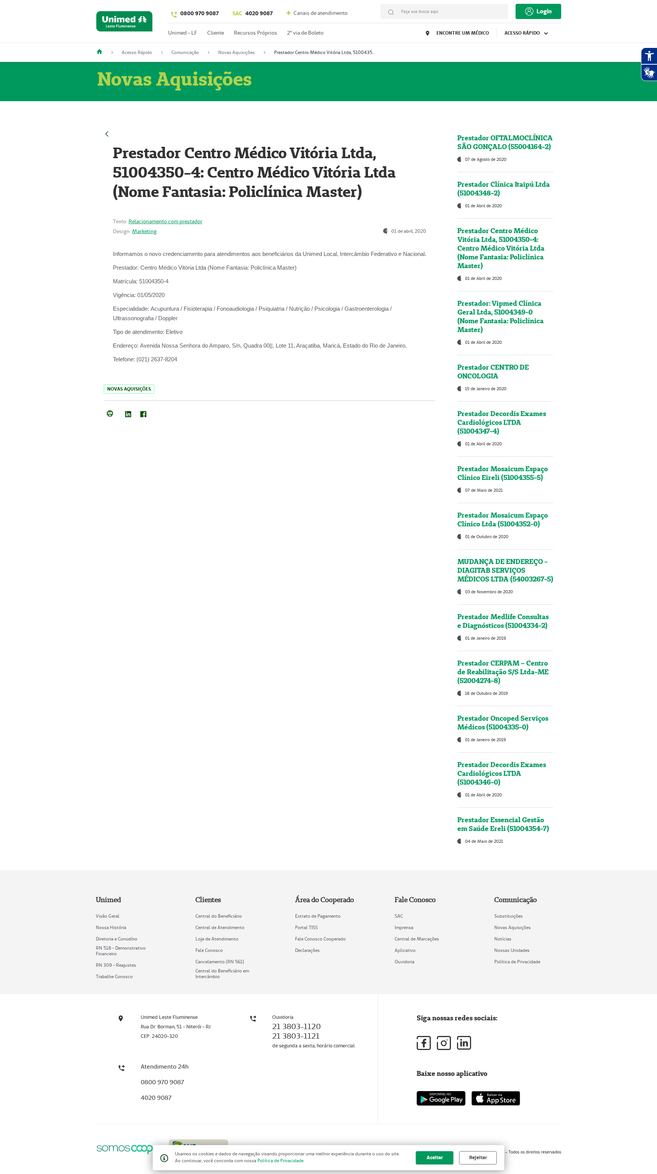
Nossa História (111, 927)
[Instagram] (444, 1043)
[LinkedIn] (128, 413)
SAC (399, 916)
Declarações (307, 950)
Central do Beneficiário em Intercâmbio (222, 973)
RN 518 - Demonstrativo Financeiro (121, 950)
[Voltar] (107, 133)
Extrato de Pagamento (318, 916)
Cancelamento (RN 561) (219, 961)
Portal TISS (306, 927)
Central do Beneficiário (218, 916)
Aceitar (435, 1157)
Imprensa (404, 927)
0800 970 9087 (199, 13)
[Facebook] (143, 413)
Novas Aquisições (512, 927)
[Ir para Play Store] (441, 1098)
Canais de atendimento (320, 13)
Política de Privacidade (517, 961)
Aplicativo (405, 950)
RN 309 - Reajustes (116, 965)
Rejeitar (478, 1157)
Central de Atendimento (219, 927)
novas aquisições (129, 389)
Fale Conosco (209, 950)
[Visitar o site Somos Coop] (128, 1148)
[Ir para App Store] (495, 1098)
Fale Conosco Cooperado (320, 939)
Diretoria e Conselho (116, 939)
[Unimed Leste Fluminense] (102, 52)
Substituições (508, 916)
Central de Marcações (417, 939)
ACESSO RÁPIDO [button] (523, 33)
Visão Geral (107, 916)
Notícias (502, 939)
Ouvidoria (404, 961)
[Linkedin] (464, 1043)
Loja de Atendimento (216, 939)
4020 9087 (252, 13)
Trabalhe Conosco (114, 976)
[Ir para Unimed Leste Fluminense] (124, 23)
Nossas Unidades (512, 950)
